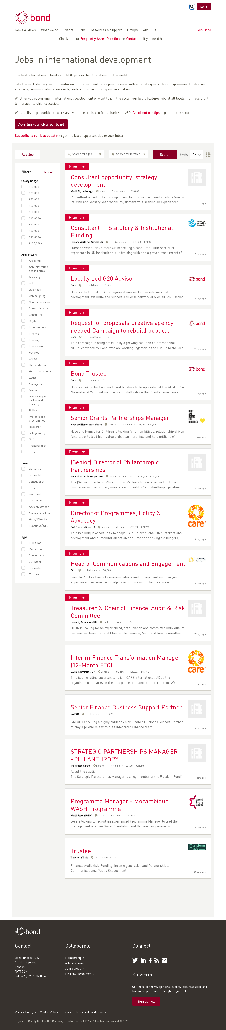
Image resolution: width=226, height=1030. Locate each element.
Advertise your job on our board (41, 124)
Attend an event (75, 963)
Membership (73, 958)
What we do (49, 30)
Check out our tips (146, 113)
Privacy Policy (24, 1012)
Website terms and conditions (84, 1012)
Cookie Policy (49, 1012)
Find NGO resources (78, 974)
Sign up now (146, 1001)
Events (68, 30)
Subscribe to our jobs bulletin (36, 135)
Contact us (134, 39)
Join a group (73, 968)
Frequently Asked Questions (100, 39)
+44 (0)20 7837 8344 (33, 976)
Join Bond (204, 30)
